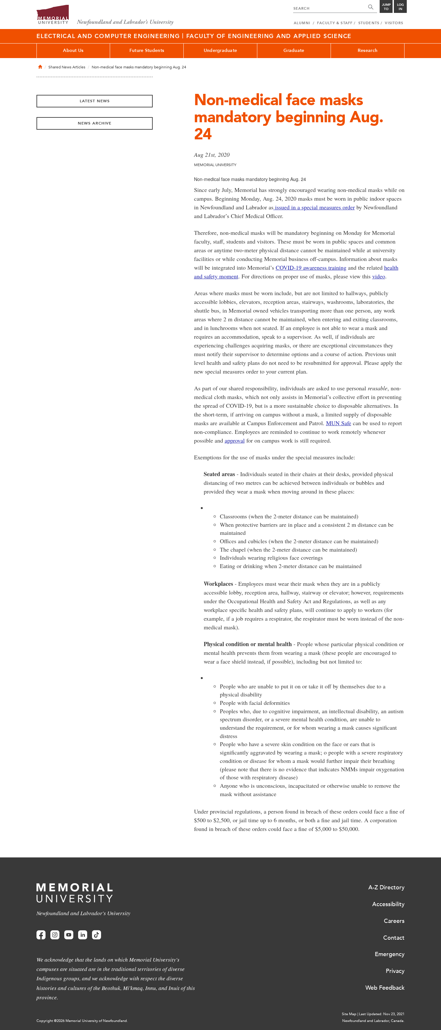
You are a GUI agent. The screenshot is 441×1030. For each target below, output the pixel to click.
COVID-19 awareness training (311, 267)
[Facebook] (41, 935)
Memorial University (105, 15)
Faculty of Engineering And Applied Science (269, 36)
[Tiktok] (96, 935)
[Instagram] (54, 935)
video (378, 276)
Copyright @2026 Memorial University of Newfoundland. (82, 1021)
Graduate (293, 50)
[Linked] (82, 935)
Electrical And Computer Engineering (109, 36)
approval (235, 440)
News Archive (94, 123)
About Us (73, 50)
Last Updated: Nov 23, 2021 (382, 1014)
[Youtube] (68, 935)
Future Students (146, 50)
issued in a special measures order (314, 207)
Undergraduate (220, 50)
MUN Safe (338, 423)
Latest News (95, 101)
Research (367, 50)
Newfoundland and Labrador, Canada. (373, 1021)
